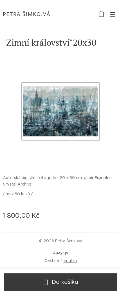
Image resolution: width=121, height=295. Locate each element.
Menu (112, 14)
